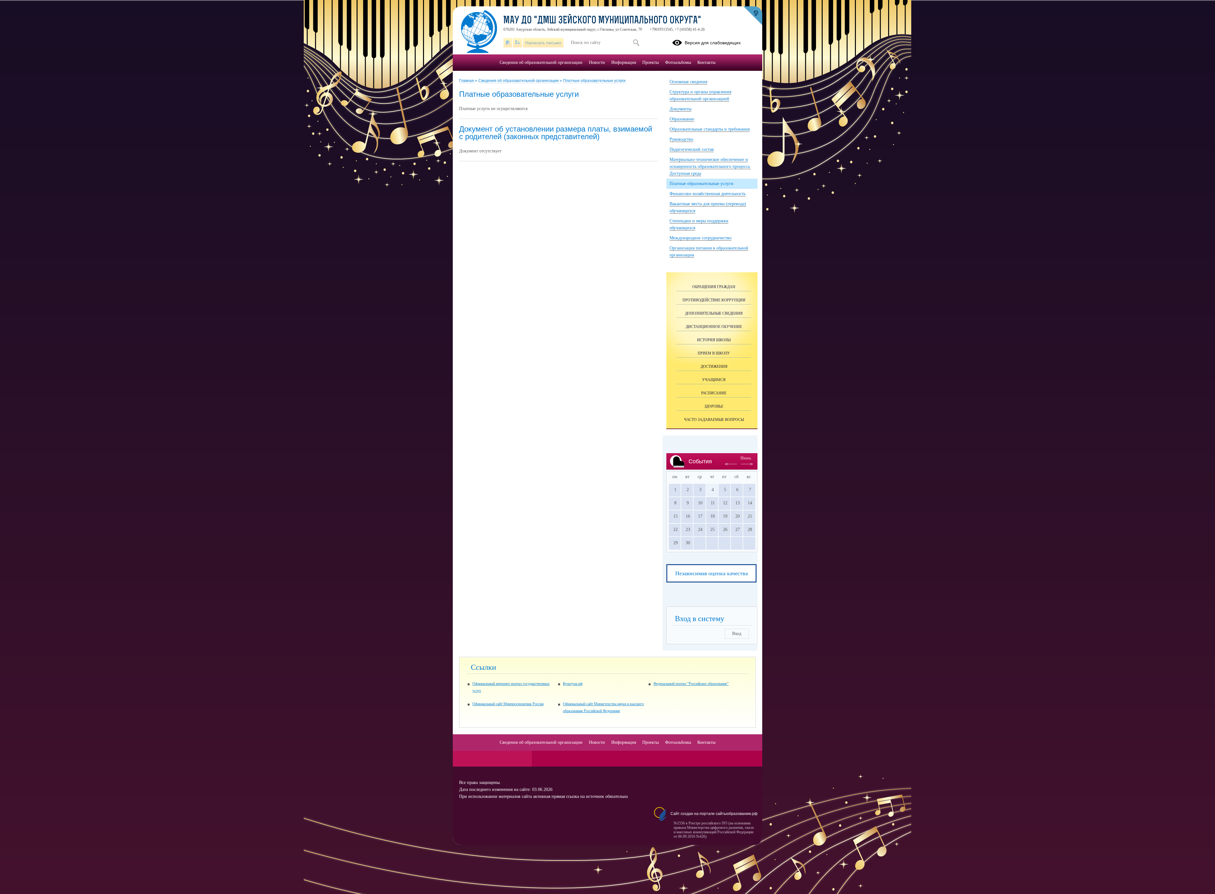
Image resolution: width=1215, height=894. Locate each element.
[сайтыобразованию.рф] (752, 15)
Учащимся (714, 380)
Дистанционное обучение (714, 326)
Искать (636, 42)
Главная (467, 80)
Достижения (714, 366)
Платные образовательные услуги (594, 80)
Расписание (713, 393)
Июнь (745, 458)
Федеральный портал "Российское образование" (691, 683)
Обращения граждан (713, 287)
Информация (623, 62)
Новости (597, 62)
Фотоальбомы (678, 62)
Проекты (650, 62)
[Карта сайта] (517, 42)
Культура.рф (573, 683)
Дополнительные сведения (714, 313)
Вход (736, 633)
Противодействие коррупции (713, 300)
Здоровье (713, 406)
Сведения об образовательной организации (519, 80)
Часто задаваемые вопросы (714, 419)
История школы (714, 340)
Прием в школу (714, 353)
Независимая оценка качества (711, 573)
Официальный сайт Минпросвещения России (508, 704)
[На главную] (507, 42)
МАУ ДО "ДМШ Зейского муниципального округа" (602, 20)
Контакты (706, 62)
